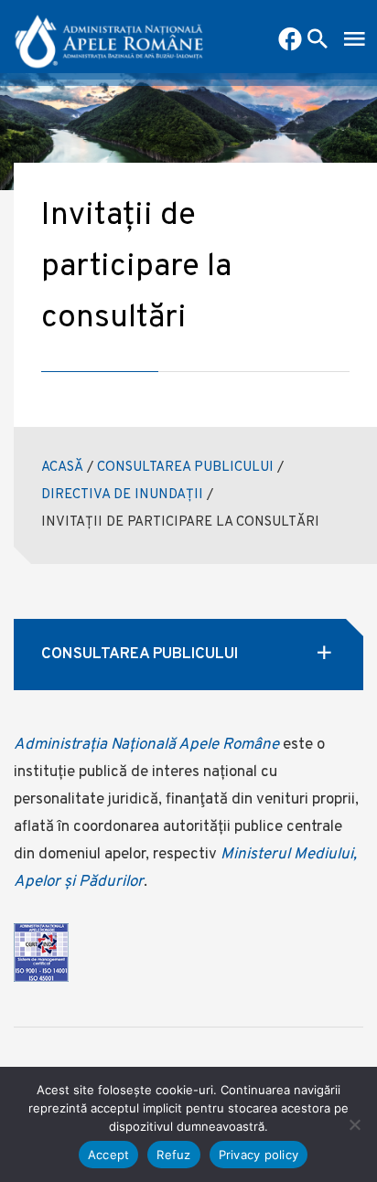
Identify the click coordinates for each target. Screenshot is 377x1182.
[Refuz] (354, 1124)
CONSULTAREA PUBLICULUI (185, 467)
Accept (109, 1154)
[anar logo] (109, 36)
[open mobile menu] (354, 41)
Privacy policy (259, 1154)
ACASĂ (62, 467)
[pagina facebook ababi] (290, 41)
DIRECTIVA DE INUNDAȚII (122, 495)
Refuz (173, 1154)
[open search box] (317, 41)
